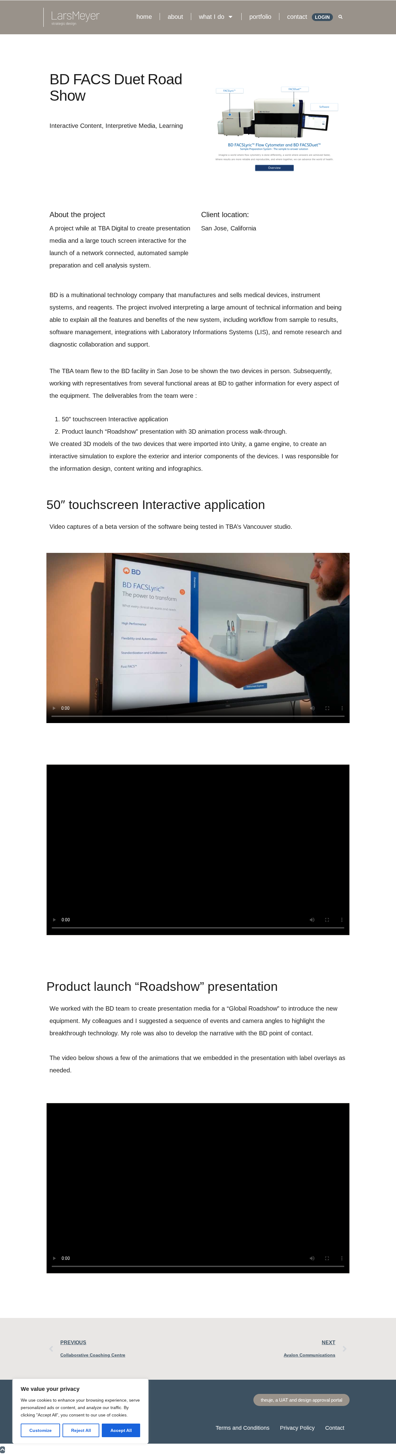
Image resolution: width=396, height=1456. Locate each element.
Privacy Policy (297, 1428)
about (175, 16)
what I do (211, 16)
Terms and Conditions (242, 1428)
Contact (334, 1428)
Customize (40, 1430)
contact (297, 16)
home (144, 16)
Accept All (121, 1430)
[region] (80, 1411)
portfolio (260, 16)
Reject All (81, 1430)
